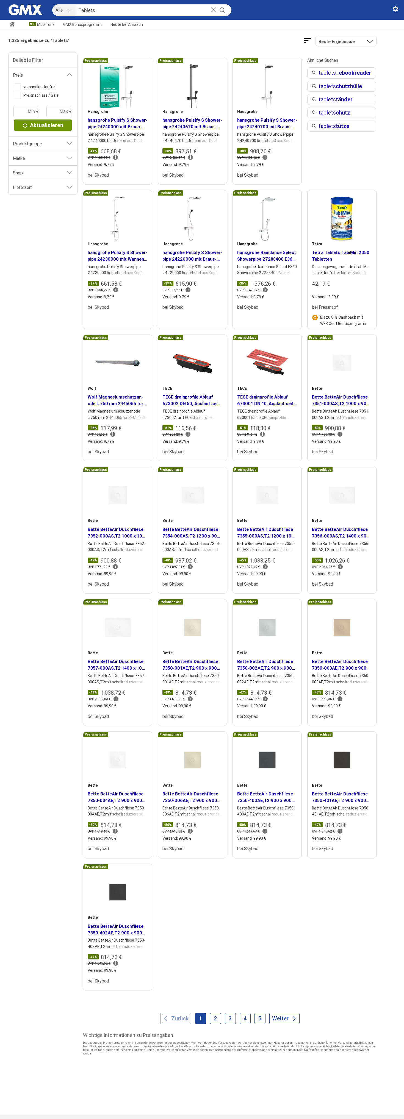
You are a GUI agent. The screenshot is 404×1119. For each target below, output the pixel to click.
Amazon (126, 24)
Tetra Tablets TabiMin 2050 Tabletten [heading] (340, 256)
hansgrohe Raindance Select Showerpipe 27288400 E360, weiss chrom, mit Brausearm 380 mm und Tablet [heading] (267, 256)
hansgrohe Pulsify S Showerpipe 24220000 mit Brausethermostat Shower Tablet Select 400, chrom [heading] (192, 256)
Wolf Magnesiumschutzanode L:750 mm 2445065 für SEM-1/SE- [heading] (115, 400)
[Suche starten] (222, 10)
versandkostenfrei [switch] (39, 86)
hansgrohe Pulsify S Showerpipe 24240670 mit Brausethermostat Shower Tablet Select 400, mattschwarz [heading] (192, 123)
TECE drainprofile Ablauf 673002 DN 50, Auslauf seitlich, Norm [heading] (191, 400)
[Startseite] (14, 24)
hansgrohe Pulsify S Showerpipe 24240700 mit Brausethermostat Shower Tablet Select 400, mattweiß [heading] (267, 123)
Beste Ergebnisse (337, 41)
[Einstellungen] (395, 10)
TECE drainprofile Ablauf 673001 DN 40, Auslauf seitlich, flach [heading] (266, 400)
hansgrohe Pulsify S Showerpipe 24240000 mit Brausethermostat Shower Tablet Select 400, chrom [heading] (118, 123)
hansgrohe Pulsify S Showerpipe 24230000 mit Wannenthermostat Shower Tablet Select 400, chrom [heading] (118, 256)
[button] (213, 10)
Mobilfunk (45, 24)
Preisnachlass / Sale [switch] (41, 95)
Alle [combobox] (59, 10)
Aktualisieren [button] (46, 125)
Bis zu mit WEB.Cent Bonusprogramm (343, 320)
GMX (82, 24)
